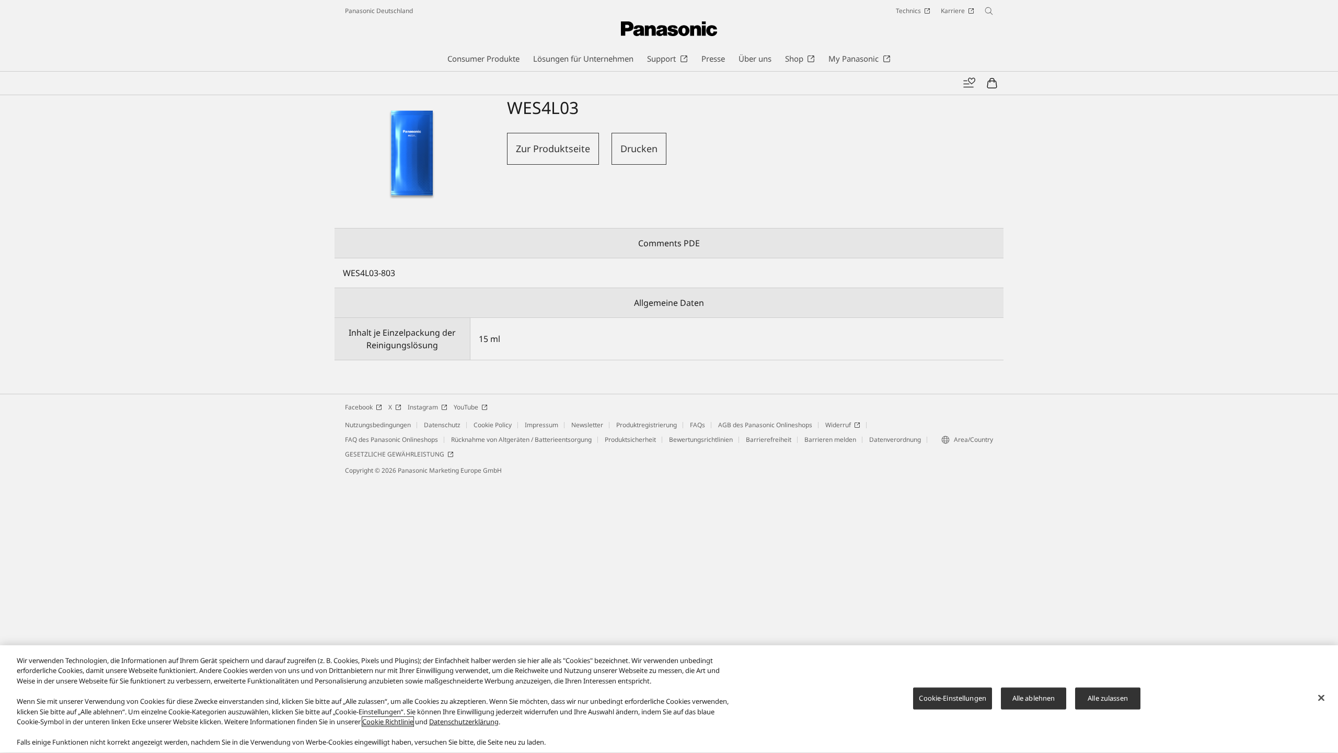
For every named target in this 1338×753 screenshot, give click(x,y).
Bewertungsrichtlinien (701, 439)
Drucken (639, 148)
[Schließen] (1321, 698)
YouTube (466, 407)
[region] (669, 699)
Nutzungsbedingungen (378, 424)
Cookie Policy (493, 424)
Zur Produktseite (553, 148)
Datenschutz (442, 424)
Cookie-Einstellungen (952, 698)
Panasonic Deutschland (379, 10)
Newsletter (587, 424)
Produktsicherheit (630, 439)
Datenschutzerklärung (464, 721)
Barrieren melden (830, 439)
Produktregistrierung (646, 424)
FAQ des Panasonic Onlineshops (391, 439)
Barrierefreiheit (768, 439)
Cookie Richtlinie (387, 721)
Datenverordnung (895, 439)
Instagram (423, 407)
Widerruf (838, 424)
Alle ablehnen (1033, 698)
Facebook (359, 407)
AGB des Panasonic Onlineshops (765, 424)
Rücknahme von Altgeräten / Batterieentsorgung (521, 439)
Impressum (541, 424)
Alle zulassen (1108, 698)
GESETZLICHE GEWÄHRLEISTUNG (394, 454)
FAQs (697, 424)
